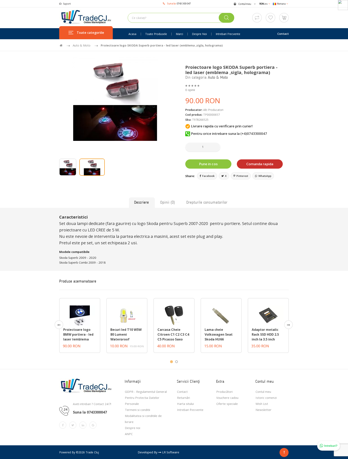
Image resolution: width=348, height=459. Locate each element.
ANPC (129, 434)
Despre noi (199, 34)
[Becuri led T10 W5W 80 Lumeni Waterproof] (127, 315)
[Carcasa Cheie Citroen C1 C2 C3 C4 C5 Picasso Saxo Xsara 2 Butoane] (174, 315)
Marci (179, 34)
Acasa (132, 34)
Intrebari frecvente (228, 34)
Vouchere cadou (227, 398)
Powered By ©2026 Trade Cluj (79, 452)
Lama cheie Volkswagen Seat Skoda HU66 (219, 334)
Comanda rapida (259, 164)
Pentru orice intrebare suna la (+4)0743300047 (228, 133)
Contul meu (244, 4)
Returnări (183, 398)
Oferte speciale (227, 404)
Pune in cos (208, 164)
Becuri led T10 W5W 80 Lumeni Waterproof (126, 334)
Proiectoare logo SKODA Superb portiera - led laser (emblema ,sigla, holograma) (162, 45)
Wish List (262, 404)
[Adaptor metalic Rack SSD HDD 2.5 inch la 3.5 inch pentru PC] (268, 315)
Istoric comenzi (266, 398)
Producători (224, 392)
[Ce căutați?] (226, 18)
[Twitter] (72, 425)
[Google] (92, 425)
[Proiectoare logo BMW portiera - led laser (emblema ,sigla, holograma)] (80, 315)
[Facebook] (62, 425)
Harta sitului (185, 404)
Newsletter (263, 410)
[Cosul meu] (284, 17)
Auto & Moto (81, 45)
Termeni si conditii (137, 410)
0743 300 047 (184, 3)
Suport (67, 3)
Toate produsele (156, 34)
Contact (283, 34)
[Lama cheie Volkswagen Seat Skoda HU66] (221, 315)
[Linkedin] (82, 425)
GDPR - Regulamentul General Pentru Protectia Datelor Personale (146, 398)
